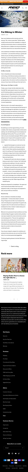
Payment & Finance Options (9, 365)
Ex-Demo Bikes (6, 379)
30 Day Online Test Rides (8, 3)
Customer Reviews (7, 392)
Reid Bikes (25, 465)
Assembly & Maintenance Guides (10, 395)
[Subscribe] (22, 448)
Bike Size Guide (6, 402)
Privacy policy (11, 465)
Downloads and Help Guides (9, 398)
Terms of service (18, 465)
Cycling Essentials (7, 412)
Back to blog (15, 246)
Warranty (5, 346)
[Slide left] (10, 299)
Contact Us (5, 428)
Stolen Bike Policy (7, 431)
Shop (25, 1)
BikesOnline (21, 468)
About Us (5, 336)
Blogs (4, 415)
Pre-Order (5, 359)
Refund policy (5, 465)
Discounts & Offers (7, 369)
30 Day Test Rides (7, 438)
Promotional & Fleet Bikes (9, 362)
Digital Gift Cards (7, 382)
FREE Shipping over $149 (9, 375)
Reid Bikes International (8, 342)
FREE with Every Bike (8, 372)
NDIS (4, 408)
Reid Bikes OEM (15, 468)
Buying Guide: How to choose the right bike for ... (13, 277)
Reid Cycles (8, 468)
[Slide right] (17, 299)
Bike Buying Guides (7, 405)
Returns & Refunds (7, 435)
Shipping (5, 355)
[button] (2, 8)
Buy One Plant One (7, 339)
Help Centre (24, 3)
